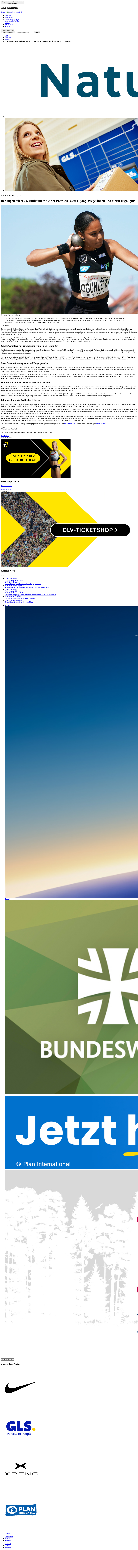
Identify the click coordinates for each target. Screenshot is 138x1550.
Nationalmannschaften (12, 19)
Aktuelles (8, 15)
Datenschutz (9, 1537)
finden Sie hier (100, 424)
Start (6, 36)
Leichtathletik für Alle (12, 21)
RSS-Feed (8, 1540)
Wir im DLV (9, 24)
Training (7, 23)
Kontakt (7, 1533)
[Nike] (21, 1407)
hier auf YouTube (69, 424)
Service (7, 26)
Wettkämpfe (9, 17)
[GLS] (21, 1448)
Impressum (8, 1535)
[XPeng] (21, 1489)
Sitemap (7, 1538)
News (7, 39)
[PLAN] (21, 1530)
